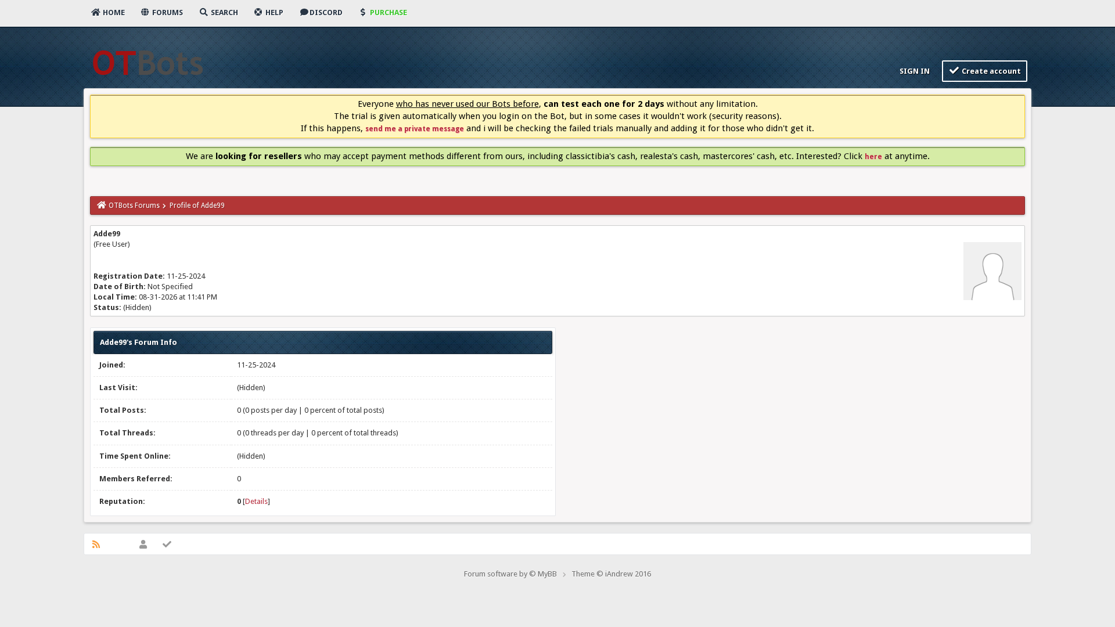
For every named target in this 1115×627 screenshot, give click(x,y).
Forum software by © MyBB (510, 574)
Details (256, 501)
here (873, 157)
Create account (990, 71)
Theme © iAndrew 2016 (611, 574)
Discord (326, 12)
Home (113, 12)
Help (273, 12)
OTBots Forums (134, 205)
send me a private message (414, 129)
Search (223, 12)
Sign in (914, 71)
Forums (166, 12)
